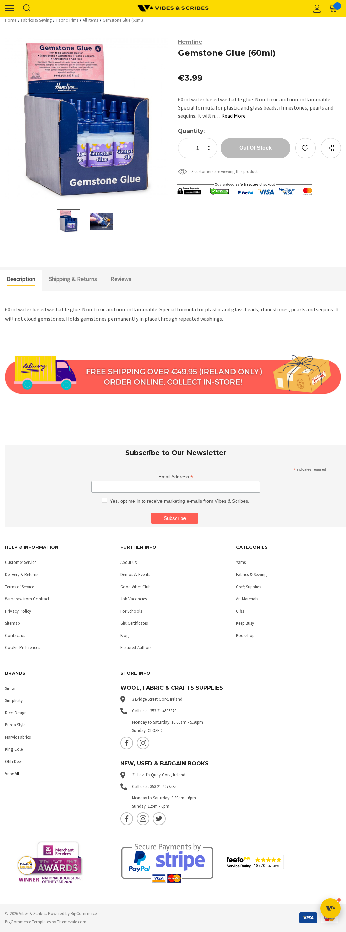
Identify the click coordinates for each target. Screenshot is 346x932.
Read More (233, 115)
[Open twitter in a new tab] (159, 818)
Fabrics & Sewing (251, 574)
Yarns (241, 562)
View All (12, 773)
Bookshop (245, 635)
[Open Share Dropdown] (331, 148)
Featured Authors (135, 647)
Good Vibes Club (135, 587)
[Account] (316, 8)
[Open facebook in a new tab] (126, 743)
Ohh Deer (13, 761)
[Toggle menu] (9, 8)
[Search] (26, 8)
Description (21, 279)
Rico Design (16, 713)
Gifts (240, 611)
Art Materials (247, 599)
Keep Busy (245, 623)
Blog (124, 635)
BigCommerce (84, 913)
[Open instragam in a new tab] (143, 743)
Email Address (175, 477)
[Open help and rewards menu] (330, 908)
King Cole (14, 749)
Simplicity (14, 700)
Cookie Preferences (22, 647)
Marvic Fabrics (18, 737)
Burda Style (15, 725)
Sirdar (10, 688)
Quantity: (191, 131)
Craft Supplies (248, 587)
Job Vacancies (133, 599)
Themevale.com (71, 922)
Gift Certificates (134, 623)
